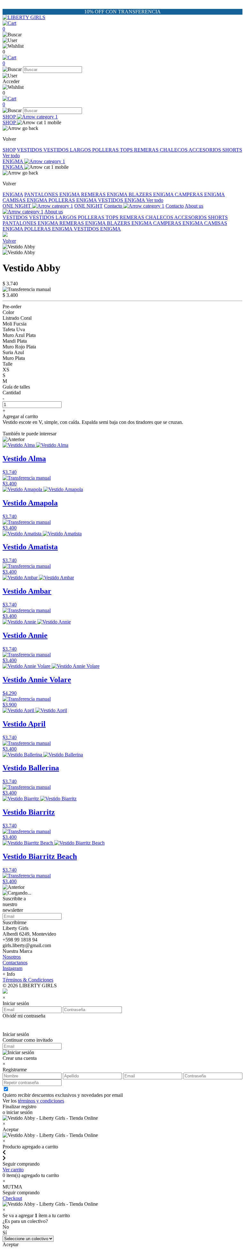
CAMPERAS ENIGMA (200, 194)
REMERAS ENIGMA (105, 194)
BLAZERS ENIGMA (152, 194)
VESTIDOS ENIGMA (122, 200)
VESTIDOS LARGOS (67, 150)
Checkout (12, 1198)
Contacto (113, 206)
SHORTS (232, 150)
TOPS (127, 150)
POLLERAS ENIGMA (73, 200)
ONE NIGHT (17, 206)
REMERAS (147, 150)
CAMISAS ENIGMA (25, 200)
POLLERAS (106, 150)
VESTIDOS (30, 150)
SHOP (10, 116)
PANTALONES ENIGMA (52, 194)
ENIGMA (13, 161)
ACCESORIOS (205, 150)
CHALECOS (174, 150)
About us (53, 211)
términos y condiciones (41, 1101)
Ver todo (11, 155)
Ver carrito (13, 1169)
